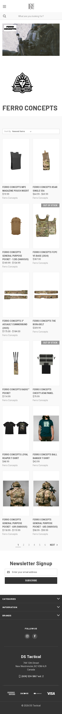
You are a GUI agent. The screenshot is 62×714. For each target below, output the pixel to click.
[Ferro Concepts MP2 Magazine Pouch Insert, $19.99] (16, 161)
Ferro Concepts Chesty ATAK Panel (43, 391)
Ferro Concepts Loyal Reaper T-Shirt (15, 456)
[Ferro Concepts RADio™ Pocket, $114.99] (16, 363)
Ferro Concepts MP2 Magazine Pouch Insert (15, 189)
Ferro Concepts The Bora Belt (44, 322)
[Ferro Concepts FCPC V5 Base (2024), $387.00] (46, 226)
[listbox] (22, 131)
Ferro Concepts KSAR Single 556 (45, 189)
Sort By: (7, 131)
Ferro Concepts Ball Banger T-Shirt (45, 456)
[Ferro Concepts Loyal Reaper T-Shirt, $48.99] (16, 428)
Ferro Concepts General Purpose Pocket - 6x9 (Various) (14, 523)
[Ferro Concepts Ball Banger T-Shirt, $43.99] (46, 428)
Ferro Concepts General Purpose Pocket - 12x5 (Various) (15, 256)
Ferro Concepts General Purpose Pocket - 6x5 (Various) (45, 523)
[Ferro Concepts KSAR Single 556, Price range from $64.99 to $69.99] (46, 161)
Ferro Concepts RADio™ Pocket (15, 391)
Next (52, 545)
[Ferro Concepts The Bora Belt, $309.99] (46, 295)
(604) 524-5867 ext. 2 (32, 676)
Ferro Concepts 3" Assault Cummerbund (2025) (14, 324)
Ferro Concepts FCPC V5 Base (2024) (45, 254)
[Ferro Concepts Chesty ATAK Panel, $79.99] (46, 363)
